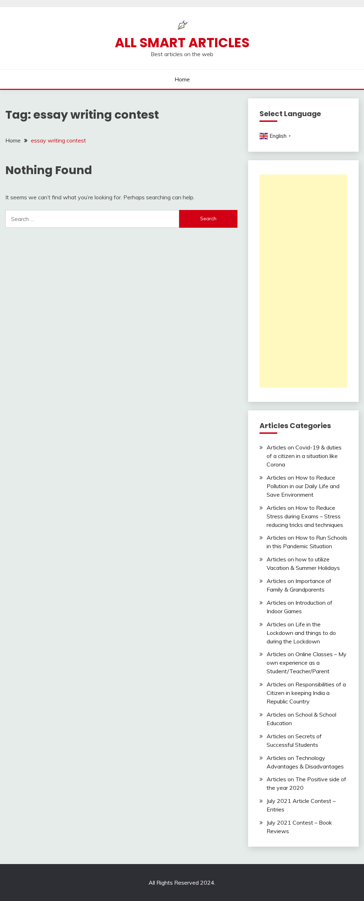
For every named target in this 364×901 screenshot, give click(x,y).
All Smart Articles (182, 42)
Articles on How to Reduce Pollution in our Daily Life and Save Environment (303, 486)
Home (182, 79)
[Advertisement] (303, 281)
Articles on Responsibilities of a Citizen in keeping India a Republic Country (306, 693)
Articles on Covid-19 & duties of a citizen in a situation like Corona (304, 456)
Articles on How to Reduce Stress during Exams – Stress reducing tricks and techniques (305, 516)
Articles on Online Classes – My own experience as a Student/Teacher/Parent (307, 663)
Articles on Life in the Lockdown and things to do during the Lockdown (301, 633)
